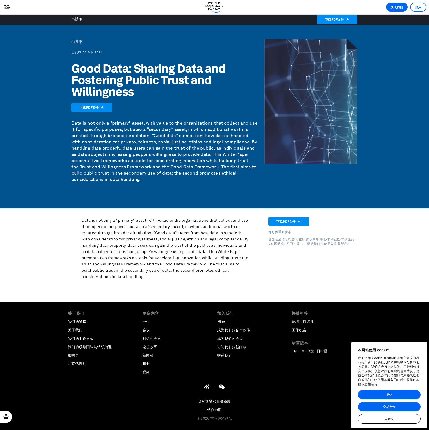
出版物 (77, 19)
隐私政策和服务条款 (214, 401)
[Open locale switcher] (6, 417)
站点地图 (214, 410)
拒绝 (389, 395)
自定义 (389, 419)
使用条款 (331, 244)
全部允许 (389, 407)
